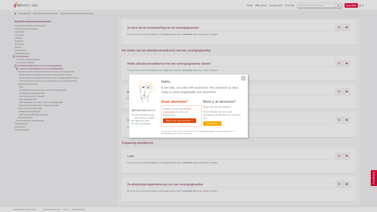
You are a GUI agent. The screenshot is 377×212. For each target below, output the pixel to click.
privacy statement (224, 131)
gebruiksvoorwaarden (207, 131)
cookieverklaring (166, 133)
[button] (243, 78)
